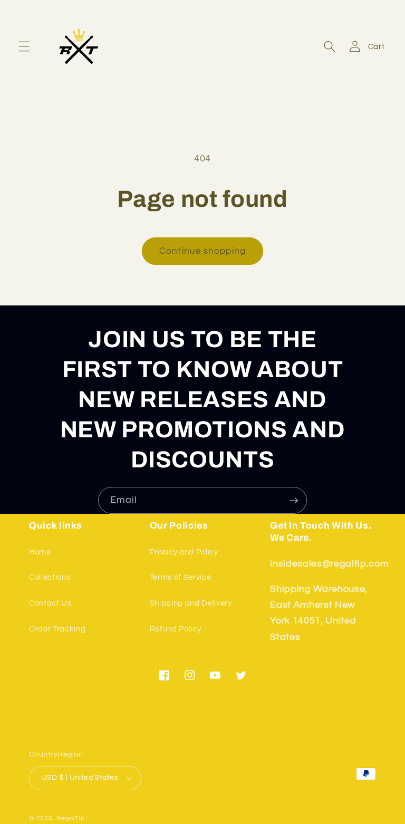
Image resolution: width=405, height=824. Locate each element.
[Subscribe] (293, 500)
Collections (49, 577)
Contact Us (50, 603)
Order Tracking (57, 629)
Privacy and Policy (184, 552)
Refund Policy (175, 629)
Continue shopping (202, 250)
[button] (24, 46)
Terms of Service (180, 577)
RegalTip (70, 818)
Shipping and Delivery (191, 603)
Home (40, 552)
